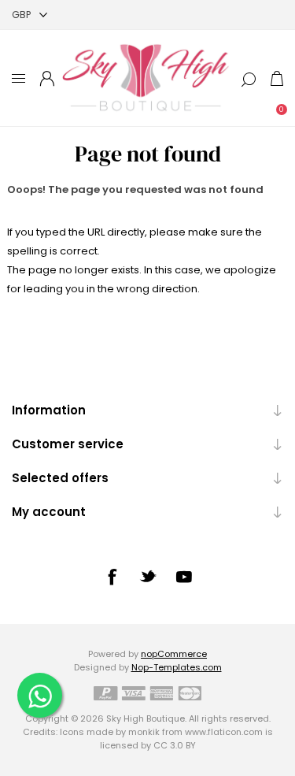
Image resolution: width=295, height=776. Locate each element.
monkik (144, 732)
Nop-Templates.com (176, 667)
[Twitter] (148, 576)
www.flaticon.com (224, 732)
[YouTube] (184, 576)
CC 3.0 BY (174, 745)
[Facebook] (111, 576)
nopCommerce (174, 654)
